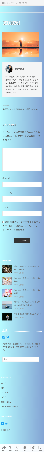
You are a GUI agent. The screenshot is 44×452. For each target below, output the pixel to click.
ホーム (3, 383)
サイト (5, 207)
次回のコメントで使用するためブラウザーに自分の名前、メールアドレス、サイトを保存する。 (21, 226)
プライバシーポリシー (9, 407)
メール (7, 193)
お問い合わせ (23, 3)
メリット (4, 392)
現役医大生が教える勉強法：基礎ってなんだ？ (21, 109)
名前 (6, 178)
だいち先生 (19, 69)
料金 (3, 388)
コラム (3, 397)
